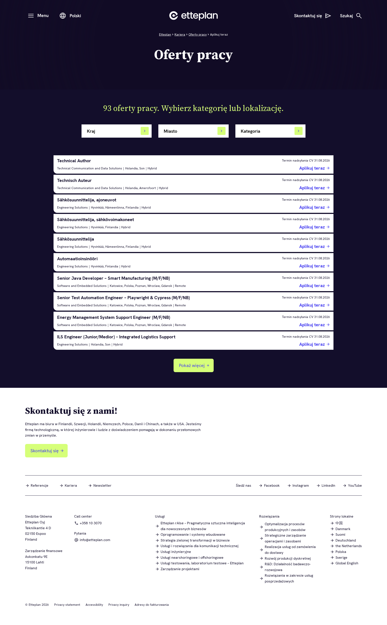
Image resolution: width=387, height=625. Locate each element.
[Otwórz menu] (31, 15)
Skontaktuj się (44, 451)
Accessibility (94, 605)
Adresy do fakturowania (152, 605)
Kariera (179, 34)
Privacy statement (67, 605)
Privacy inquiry (118, 605)
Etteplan (165, 34)
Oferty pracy (198, 34)
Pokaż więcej (192, 365)
